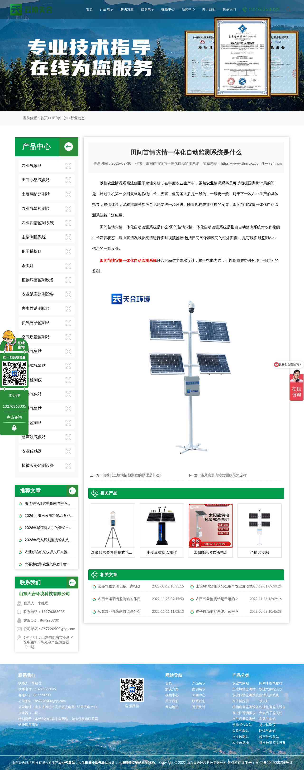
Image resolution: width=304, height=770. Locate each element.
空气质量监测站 (36, 337)
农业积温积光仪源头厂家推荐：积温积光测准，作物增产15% (50, 552)
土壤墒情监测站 (36, 194)
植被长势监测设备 (38, 466)
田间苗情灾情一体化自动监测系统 (172, 163)
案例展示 (147, 9)
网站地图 (172, 707)
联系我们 (229, 9)
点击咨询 (14, 417)
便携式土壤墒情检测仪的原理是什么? (132, 475)
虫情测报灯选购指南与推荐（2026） (50, 503)
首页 (89, 9)
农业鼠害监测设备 (38, 294)
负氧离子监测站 (36, 323)
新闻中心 (188, 9)
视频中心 (168, 9)
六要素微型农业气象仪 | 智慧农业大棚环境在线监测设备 (50, 564)
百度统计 (198, 707)
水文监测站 (32, 423)
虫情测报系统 (34, 237)
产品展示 (106, 9)
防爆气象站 (32, 408)
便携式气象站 (34, 366)
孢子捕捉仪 (32, 251)
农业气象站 (32, 166)
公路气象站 (32, 394)
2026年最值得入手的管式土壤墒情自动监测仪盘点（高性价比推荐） (50, 528)
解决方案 (127, 9)
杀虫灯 (28, 266)
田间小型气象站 (36, 180)
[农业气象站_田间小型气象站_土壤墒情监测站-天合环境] (31, 9)
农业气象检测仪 (36, 209)
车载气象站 (32, 351)
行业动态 (78, 118)
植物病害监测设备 (38, 280)
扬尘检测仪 (32, 380)
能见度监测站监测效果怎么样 (223, 475)
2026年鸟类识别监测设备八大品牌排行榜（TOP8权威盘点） (50, 540)
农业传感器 (32, 451)
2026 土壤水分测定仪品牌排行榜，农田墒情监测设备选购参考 (50, 516)
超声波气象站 (34, 437)
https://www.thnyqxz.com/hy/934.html (252, 163)
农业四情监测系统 (38, 223)
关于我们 (208, 9)
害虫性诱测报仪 (36, 308)
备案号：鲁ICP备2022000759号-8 (267, 763)
